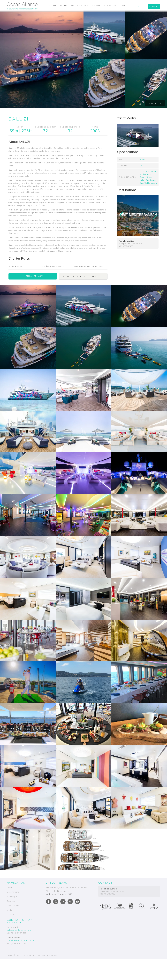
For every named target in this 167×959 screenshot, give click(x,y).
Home (9, 887)
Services (96, 6)
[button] (154, 215)
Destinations (67, 6)
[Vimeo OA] (70, 901)
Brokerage (83, 6)
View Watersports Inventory (83, 276)
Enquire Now (35, 276)
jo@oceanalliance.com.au (19, 930)
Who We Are (109, 6)
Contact (154, 7)
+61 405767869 (126, 246)
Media (122, 6)
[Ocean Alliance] (22, 6)
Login (140, 7)
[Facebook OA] (48, 901)
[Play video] (138, 135)
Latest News (56, 882)
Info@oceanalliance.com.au (131, 243)
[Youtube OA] (77, 901)
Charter (53, 6)
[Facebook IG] (55, 901)
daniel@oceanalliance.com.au (21, 940)
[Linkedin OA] (63, 901)
